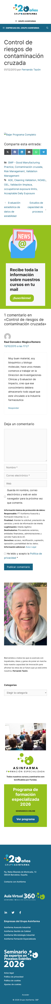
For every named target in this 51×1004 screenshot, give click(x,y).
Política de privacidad (13, 977)
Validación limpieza (21, 184)
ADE (10, 180)
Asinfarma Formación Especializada (20, 939)
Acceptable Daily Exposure (19, 193)
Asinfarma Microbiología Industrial (19, 935)
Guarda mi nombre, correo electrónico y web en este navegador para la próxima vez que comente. (25, 496)
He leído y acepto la (23, 555)
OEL (6, 184)
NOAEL (42, 180)
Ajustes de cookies (12, 984)
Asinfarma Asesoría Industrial (17, 927)
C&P (36, 1000)
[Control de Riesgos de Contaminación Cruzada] (25, 135)
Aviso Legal (31, 547)
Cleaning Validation (25, 180)
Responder (13, 408)
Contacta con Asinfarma (15, 882)
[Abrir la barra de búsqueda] (47, 28)
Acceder (25, 995)
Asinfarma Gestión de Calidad (17, 931)
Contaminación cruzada (28, 166)
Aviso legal (9, 973)
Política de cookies (12, 980)
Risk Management (14, 171)
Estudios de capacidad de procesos (35, 207)
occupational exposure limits (20, 189)
